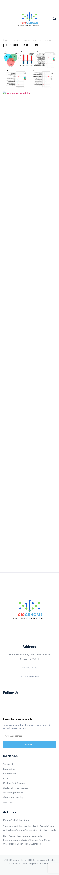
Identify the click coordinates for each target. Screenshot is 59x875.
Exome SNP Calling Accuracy (18, 820)
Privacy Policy (29, 667)
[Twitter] (7, 712)
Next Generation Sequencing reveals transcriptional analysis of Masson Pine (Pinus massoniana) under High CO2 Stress (27, 840)
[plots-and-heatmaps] (29, 88)
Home (5, 40)
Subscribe (29, 744)
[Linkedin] (7, 702)
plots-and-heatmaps (21, 40)
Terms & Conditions (29, 675)
